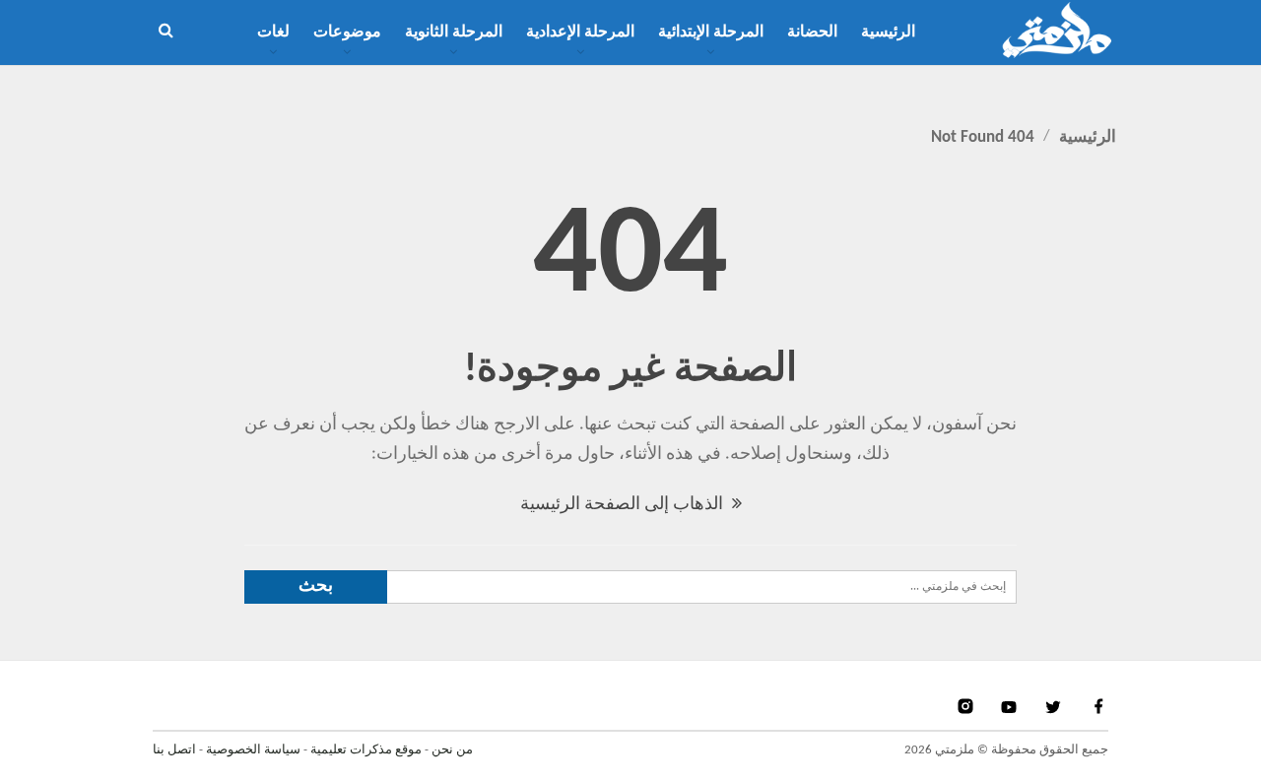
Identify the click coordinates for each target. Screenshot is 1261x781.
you (1011, 706)
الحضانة (812, 32)
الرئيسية (888, 32)
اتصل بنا (174, 750)
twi (1055, 706)
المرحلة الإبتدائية (710, 32)
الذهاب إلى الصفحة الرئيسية (623, 504)
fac (1097, 706)
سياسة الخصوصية (253, 750)
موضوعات (347, 32)
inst (967, 706)
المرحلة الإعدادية (580, 32)
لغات (273, 32)
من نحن (452, 750)
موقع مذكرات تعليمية (366, 750)
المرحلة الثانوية (453, 32)
